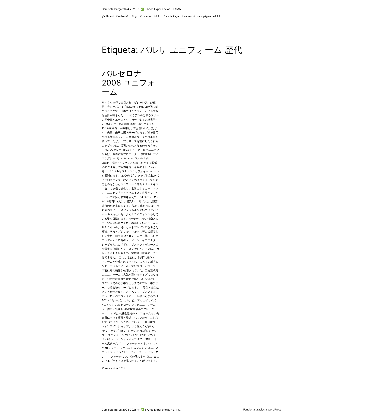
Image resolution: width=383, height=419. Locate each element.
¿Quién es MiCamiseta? (115, 16)
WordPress (274, 409)
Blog (134, 16)
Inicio (157, 16)
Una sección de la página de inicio (201, 16)
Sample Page (171, 16)
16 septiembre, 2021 (113, 368)
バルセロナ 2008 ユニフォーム (128, 83)
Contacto (145, 16)
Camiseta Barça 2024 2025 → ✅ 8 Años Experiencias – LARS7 (141, 9)
